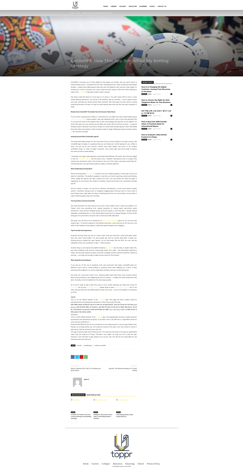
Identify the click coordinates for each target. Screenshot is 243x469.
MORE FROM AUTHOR (93, 395)
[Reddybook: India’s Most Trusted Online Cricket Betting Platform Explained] (103, 406)
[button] (170, 6)
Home (72, 13)
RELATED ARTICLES (78, 395)
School (152, 6)
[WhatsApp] (86, 357)
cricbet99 (102, 300)
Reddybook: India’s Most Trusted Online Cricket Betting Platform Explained (102, 416)
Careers (113, 6)
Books (105, 6)
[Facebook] (73, 357)
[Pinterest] (81, 357)
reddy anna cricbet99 (99, 345)
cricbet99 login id (87, 345)
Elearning (143, 6)
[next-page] (75, 422)
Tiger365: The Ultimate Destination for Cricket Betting (122, 369)
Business (144, 94)
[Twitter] (77, 357)
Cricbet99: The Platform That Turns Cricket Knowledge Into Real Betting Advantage (81, 416)
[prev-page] (72, 422)
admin (150, 94)
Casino (78, 13)
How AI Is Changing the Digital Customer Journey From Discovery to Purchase (155, 89)
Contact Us (162, 6)
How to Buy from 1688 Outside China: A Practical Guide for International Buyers (154, 124)
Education (133, 6)
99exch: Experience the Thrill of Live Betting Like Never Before (86, 369)
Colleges (122, 6)
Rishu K (75, 70)
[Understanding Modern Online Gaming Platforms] (126, 406)
